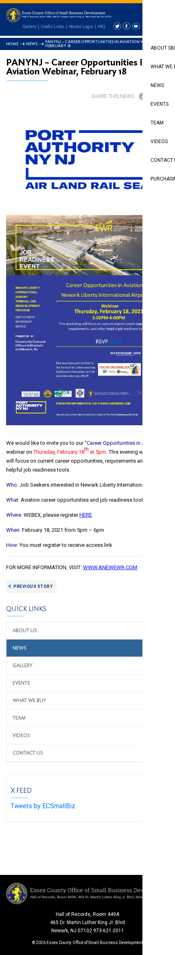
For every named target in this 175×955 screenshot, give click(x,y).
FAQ (101, 26)
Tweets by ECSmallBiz (43, 806)
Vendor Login (81, 26)
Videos (21, 735)
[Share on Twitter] (159, 96)
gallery (23, 665)
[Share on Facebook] (143, 96)
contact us (28, 753)
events (21, 683)
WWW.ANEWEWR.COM (110, 567)
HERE (85, 515)
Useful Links (52, 26)
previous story (32, 586)
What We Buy (29, 700)
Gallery (29, 26)
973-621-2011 (108, 930)
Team (19, 718)
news (19, 648)
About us (25, 630)
